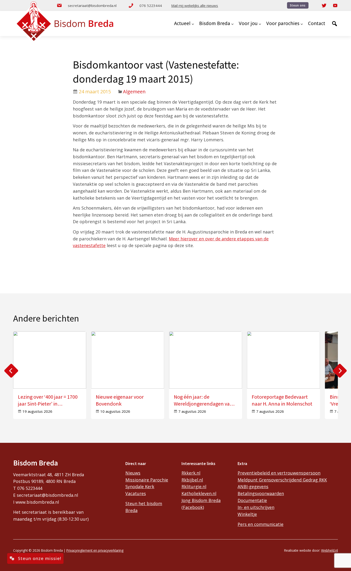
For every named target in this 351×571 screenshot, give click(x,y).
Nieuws (132, 473)
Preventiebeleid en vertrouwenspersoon (279, 473)
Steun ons (298, 5)
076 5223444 (150, 5)
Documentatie (252, 500)
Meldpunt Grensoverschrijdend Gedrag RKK (282, 480)
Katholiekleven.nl (198, 493)
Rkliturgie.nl (193, 486)
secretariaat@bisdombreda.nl (92, 5)
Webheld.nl (329, 550)
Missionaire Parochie (146, 480)
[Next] (339, 370)
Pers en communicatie (260, 524)
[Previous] (11, 370)
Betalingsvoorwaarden (261, 493)
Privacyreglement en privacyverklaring (94, 550)
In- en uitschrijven (256, 507)
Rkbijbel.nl (192, 480)
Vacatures (135, 493)
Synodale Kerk (139, 486)
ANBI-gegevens (253, 486)
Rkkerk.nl (190, 473)
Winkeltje (247, 514)
